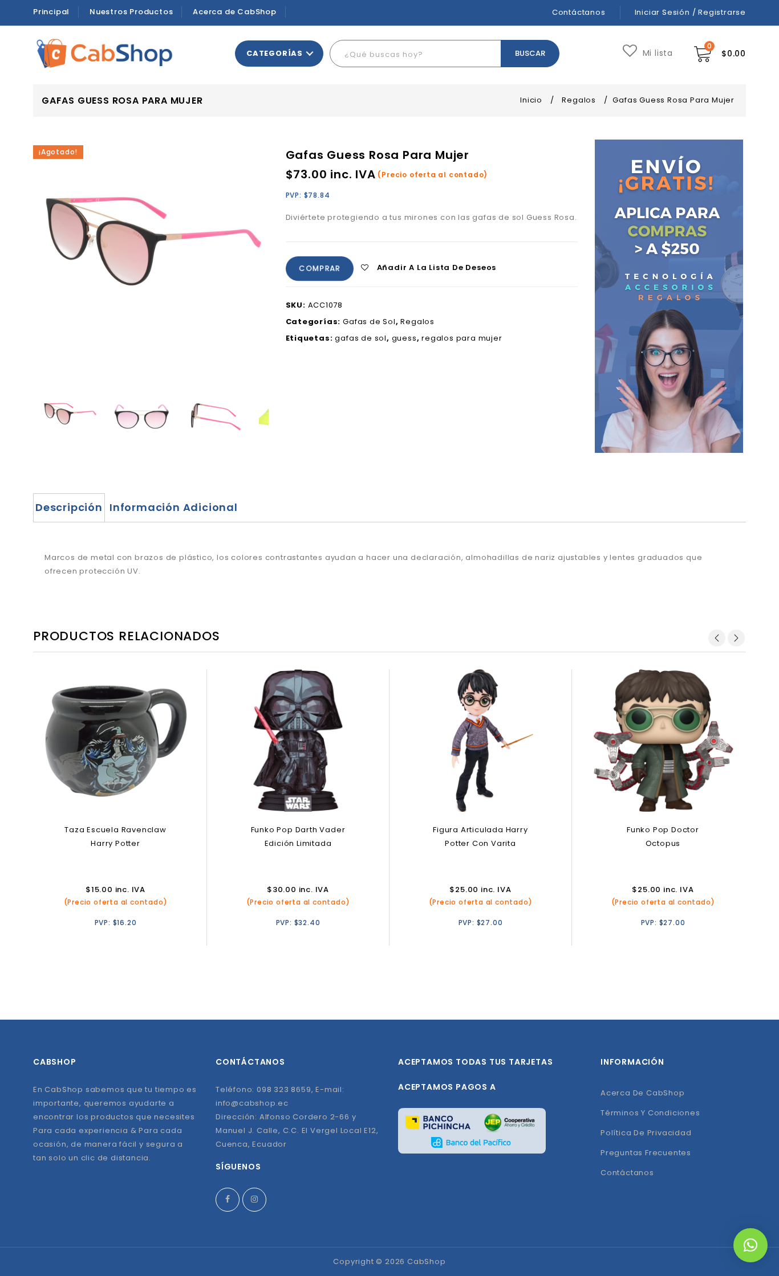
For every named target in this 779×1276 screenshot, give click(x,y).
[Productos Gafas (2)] (142, 417)
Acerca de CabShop (235, 11)
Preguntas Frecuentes (646, 1152)
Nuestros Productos (131, 11)
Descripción (69, 507)
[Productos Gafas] (69, 417)
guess (404, 338)
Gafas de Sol (369, 321)
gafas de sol (361, 338)
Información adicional (173, 507)
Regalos (579, 100)
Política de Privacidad (646, 1132)
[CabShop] (104, 53)
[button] (750, 1245)
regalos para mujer (461, 338)
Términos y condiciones (650, 1112)
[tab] (69, 507)
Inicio (531, 100)
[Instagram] (254, 1200)
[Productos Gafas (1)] (215, 417)
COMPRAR (319, 269)
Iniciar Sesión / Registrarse (690, 12)
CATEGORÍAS (274, 53)
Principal (51, 11)
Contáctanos (579, 12)
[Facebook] (228, 1200)
